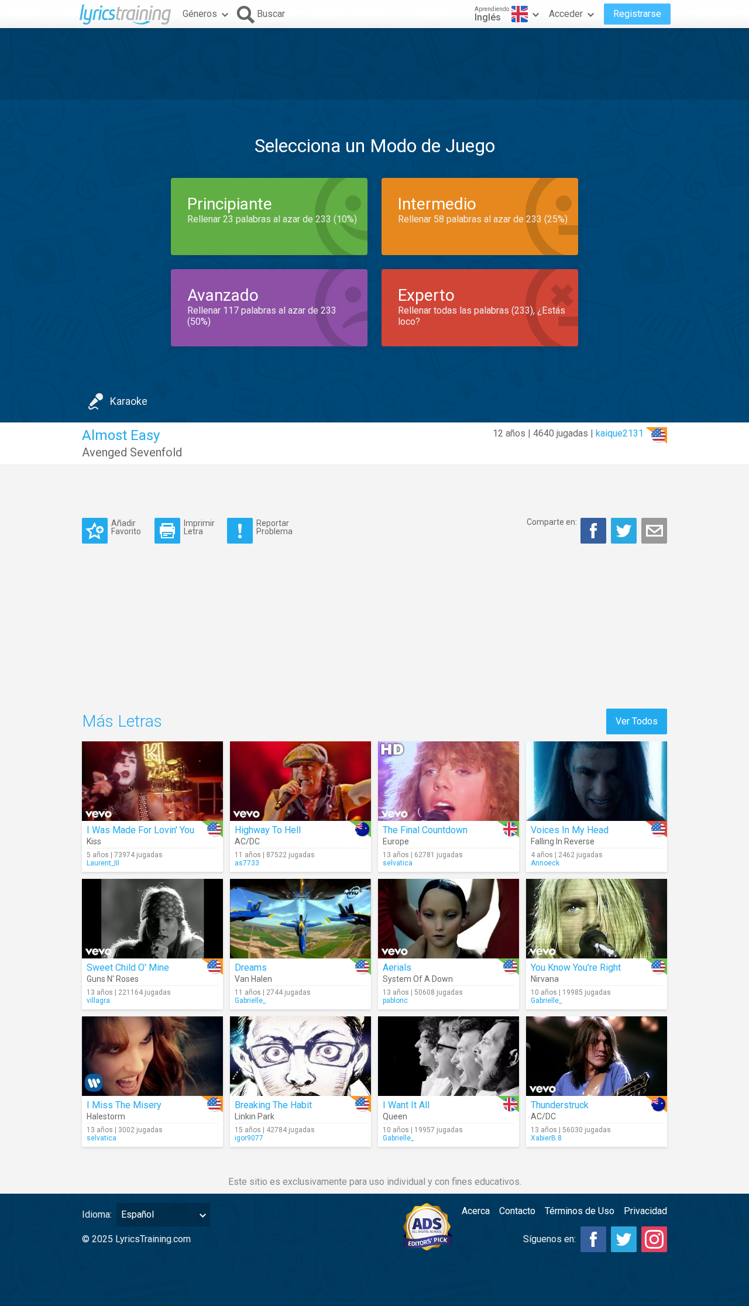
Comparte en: (552, 522)
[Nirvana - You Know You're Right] (596, 918)
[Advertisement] (374, 63)
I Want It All (406, 1105)
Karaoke (128, 401)
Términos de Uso (579, 1210)
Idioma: (97, 1214)
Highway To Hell (268, 830)
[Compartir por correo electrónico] (654, 531)
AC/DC (247, 841)
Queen (395, 1116)
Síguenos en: (549, 1239)
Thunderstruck (560, 1105)
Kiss (94, 841)
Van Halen (253, 979)
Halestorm (106, 1116)
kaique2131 (620, 433)
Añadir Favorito (126, 526)
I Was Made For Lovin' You (140, 830)
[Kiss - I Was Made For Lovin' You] (152, 781)
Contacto (517, 1210)
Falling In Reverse (563, 841)
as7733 (247, 863)
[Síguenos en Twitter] (624, 1239)
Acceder (566, 13)
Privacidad (645, 1210)
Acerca (476, 1210)
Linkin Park (254, 1116)
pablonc (395, 1000)
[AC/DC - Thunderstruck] (596, 1056)
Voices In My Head (570, 830)
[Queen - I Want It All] (448, 1056)
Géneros (200, 13)
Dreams (251, 967)
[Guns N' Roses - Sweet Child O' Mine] (152, 918)
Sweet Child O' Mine (128, 967)
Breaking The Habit (273, 1105)
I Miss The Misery (124, 1105)
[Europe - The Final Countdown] (448, 781)
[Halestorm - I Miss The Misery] (152, 1056)
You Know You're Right (576, 967)
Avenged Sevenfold (132, 452)
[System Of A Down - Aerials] (448, 918)
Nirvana (545, 979)
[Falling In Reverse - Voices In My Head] (596, 781)
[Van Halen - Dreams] (300, 918)
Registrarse (637, 13)
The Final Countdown (425, 830)
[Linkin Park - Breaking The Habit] (300, 1056)
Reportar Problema (274, 526)
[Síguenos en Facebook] (593, 1239)
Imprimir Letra (199, 526)
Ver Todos (637, 721)
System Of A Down (418, 979)
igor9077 (249, 1138)
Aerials (397, 967)
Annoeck (545, 863)
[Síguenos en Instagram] (654, 1239)
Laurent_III (103, 863)
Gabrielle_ (250, 1000)
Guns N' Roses (113, 979)
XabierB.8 (546, 1138)
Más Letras (122, 721)
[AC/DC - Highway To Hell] (300, 781)
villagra (98, 1000)
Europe (396, 841)
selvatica (398, 863)
